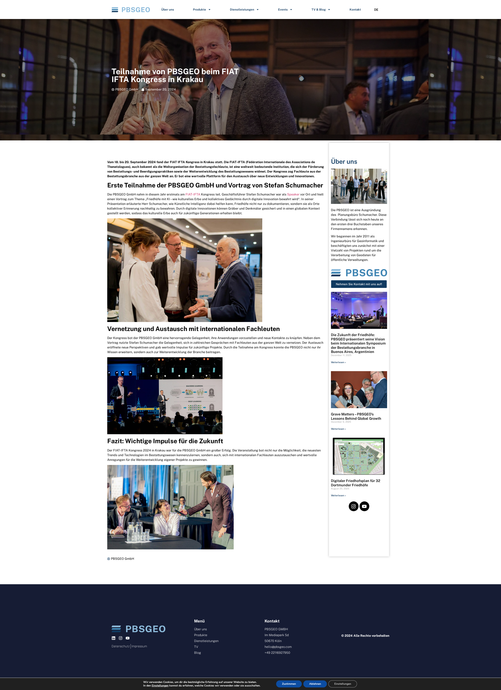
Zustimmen (289, 684)
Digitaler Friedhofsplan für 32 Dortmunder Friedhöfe (355, 483)
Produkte (199, 9)
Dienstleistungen (242, 9)
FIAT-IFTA (193, 194)
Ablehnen (315, 684)
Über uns (167, 9)
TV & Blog (319, 9)
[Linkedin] (113, 638)
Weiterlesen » (338, 362)
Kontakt (355, 9)
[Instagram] (354, 506)
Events (283, 9)
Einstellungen (160, 685)
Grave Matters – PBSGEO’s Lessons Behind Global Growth (356, 416)
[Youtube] (364, 506)
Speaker (293, 194)
